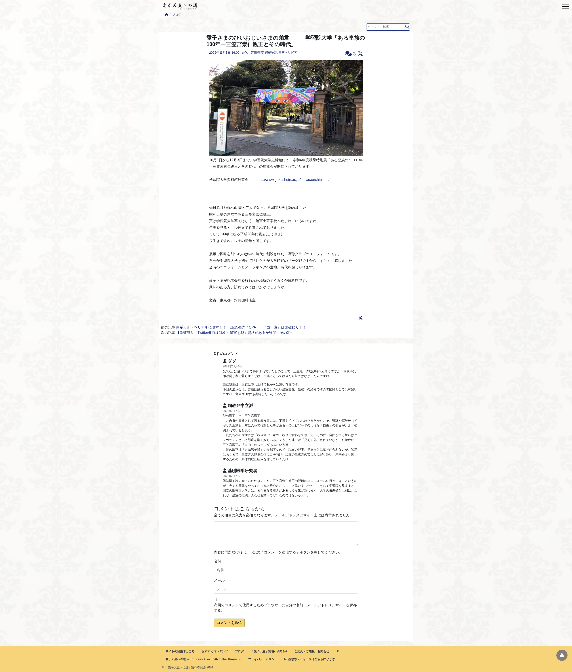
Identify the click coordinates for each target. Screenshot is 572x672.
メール (219, 580)
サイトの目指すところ (180, 651)
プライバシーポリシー (262, 659)
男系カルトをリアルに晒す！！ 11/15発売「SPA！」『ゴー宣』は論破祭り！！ (241, 327)
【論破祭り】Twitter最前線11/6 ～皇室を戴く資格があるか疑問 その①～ (235, 333)
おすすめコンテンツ (215, 651)
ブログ (176, 14)
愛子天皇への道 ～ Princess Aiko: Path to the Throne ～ (203, 659)
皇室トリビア (287, 52)
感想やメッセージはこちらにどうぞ (311, 659)
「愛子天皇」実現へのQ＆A (269, 651)
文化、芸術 (249, 52)
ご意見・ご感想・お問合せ (311, 651)
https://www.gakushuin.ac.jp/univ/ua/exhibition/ (292, 180)
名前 (217, 561)
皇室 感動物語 (268, 52)
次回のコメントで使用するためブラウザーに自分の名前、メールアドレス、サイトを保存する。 (285, 607)
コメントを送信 (229, 623)
